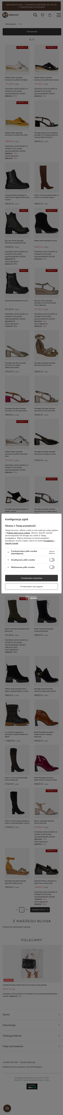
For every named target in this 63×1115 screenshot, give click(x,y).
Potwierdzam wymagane (31, 586)
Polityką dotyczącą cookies (18, 533)
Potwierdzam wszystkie (31, 578)
